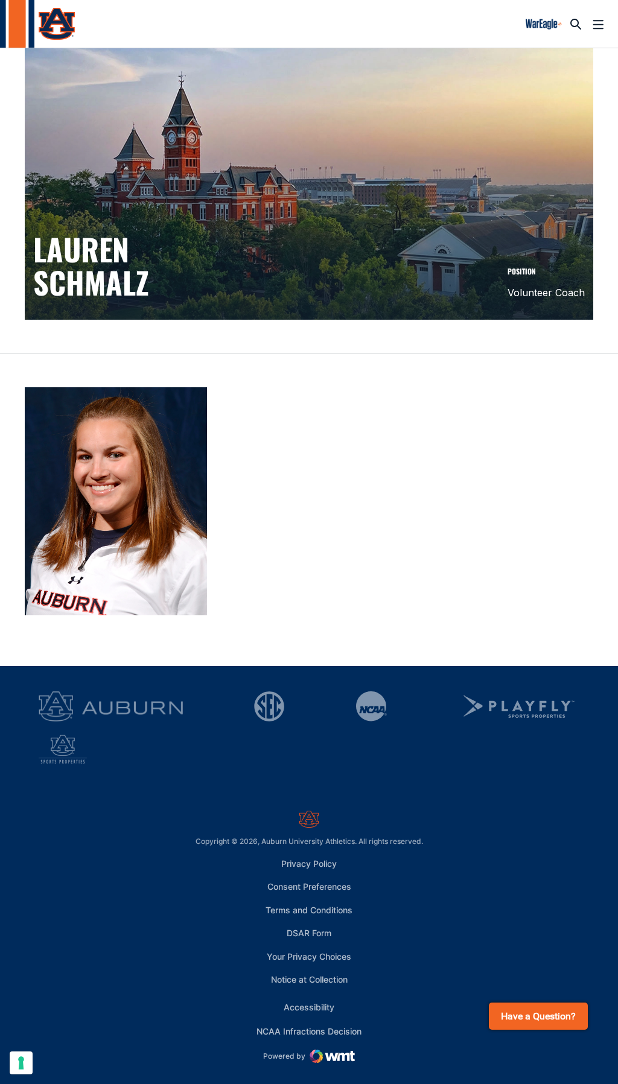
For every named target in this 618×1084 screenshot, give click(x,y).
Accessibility (309, 1006)
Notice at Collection (309, 979)
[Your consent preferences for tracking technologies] (21, 1062)
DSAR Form (309, 933)
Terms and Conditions (309, 910)
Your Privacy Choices (309, 956)
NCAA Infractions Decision (309, 1030)
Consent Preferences (309, 886)
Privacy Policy (309, 863)
